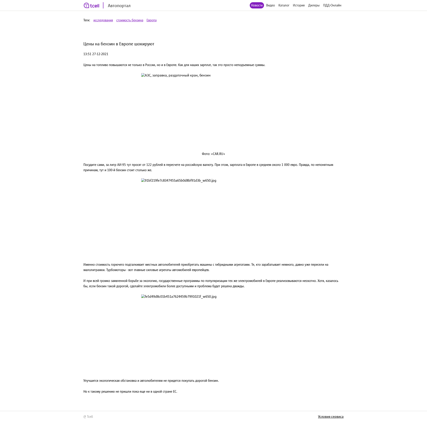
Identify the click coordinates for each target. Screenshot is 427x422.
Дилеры (314, 5)
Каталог (283, 5)
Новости (257, 5)
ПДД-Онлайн (332, 5)
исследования (103, 20)
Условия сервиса (331, 416)
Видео (270, 5)
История (299, 5)
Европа (152, 20)
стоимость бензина (129, 20)
